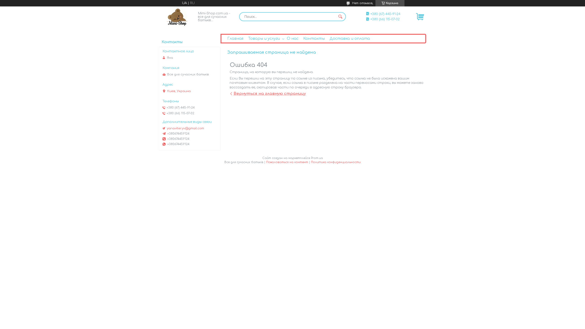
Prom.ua (317, 158)
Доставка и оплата (350, 39)
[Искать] (340, 16)
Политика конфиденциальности (336, 162)
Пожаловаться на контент (287, 162)
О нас (292, 39)
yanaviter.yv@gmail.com (185, 128)
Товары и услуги (264, 39)
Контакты (314, 39)
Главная (235, 39)
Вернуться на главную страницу (270, 93)
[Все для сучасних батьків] (177, 16)
